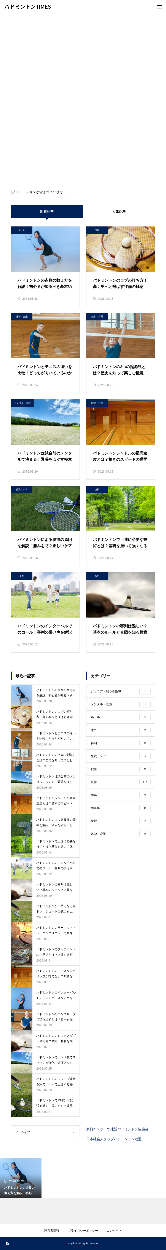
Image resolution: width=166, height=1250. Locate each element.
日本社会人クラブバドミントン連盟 (114, 1139)
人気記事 (119, 211)
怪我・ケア (22, 489)
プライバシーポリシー (83, 1230)
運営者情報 (51, 1230)
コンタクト (114, 1230)
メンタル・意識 (22, 403)
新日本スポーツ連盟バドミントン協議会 (117, 1129)
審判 (21, 576)
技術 (97, 230)
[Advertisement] (83, 45)
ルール (21, 230)
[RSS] (7, 1243)
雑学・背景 (22, 316)
